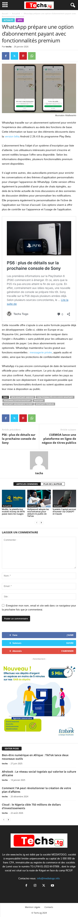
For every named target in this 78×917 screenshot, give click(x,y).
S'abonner (67, 650)
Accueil (5, 13)
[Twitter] (14, 56)
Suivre (69, 643)
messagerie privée (41, 352)
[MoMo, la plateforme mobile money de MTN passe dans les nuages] (13, 498)
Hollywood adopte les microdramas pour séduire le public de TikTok (38, 512)
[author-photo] (39, 460)
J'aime (70, 635)
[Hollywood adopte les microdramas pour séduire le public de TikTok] (39, 498)
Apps (20, 20)
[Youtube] (52, 885)
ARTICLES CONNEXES (27, 484)
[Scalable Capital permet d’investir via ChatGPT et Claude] (64, 498)
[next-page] (41, 522)
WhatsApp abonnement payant (18, 404)
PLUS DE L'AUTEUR (52, 484)
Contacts (48, 907)
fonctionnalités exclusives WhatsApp (55, 397)
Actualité (16, 13)
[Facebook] (5, 56)
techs (8, 46)
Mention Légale (32, 907)
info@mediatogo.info (48, 878)
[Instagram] (35, 885)
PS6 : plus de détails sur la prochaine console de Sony (19, 438)
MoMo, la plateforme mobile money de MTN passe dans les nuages (13, 511)
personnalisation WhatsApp (17, 400)
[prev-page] (37, 522)
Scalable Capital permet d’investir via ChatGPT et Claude (64, 511)
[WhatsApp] (32, 56)
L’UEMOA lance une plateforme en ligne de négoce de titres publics (59, 438)
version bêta (12, 136)
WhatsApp (38, 400)
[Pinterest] (23, 56)
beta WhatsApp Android (22, 397)
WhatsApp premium (45, 404)
